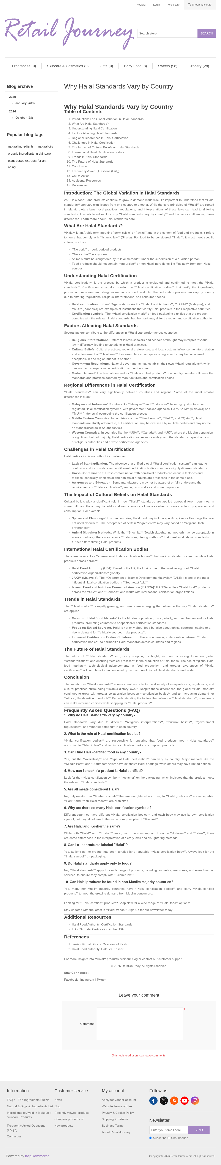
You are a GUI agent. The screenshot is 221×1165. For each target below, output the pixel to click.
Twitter (101, 979)
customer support (170, 959)
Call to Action (81, 175)
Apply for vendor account (119, 1099)
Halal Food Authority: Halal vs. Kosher (97, 949)
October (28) (24, 117)
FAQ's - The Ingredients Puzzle (28, 1099)
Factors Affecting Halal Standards (94, 133)
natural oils (45, 146)
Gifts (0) (106, 66)
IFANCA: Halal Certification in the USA (98, 929)
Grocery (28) (198, 66)
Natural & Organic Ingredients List (30, 1106)
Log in (157, 4)
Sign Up (133, 909)
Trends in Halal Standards (89, 157)
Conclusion (79, 166)
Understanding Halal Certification (94, 128)
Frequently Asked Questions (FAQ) (95, 171)
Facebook (71, 979)
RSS (174, 1101)
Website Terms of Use (117, 1106)
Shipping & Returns (115, 1119)
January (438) (25, 103)
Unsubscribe (179, 1138)
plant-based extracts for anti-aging (28, 164)
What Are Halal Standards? (90, 123)
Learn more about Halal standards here (108, 219)
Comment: (87, 1023)
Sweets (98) (167, 66)
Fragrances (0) (24, 66)
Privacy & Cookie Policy (118, 1112)
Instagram (87, 979)
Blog (57, 1106)
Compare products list (69, 1119)
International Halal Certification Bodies (98, 152)
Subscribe (160, 1138)
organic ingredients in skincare (29, 153)
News (58, 1099)
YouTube (184, 1101)
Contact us (14, 1136)
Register (141, 4)
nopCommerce (37, 1156)
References (80, 185)
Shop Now (126, 903)
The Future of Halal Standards (92, 161)
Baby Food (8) (135, 66)
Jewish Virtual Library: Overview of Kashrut (101, 944)
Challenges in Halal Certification (93, 142)
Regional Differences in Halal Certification (100, 138)
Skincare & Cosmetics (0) (68, 66)
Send (199, 1130)
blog (135, 959)
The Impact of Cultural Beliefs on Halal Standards (105, 147)
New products (63, 1125)
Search (207, 33)
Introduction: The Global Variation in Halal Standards (108, 119)
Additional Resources (86, 180)
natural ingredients (21, 146)
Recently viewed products (71, 1112)
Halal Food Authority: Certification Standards (102, 924)
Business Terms (112, 1125)
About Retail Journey (116, 1132)
